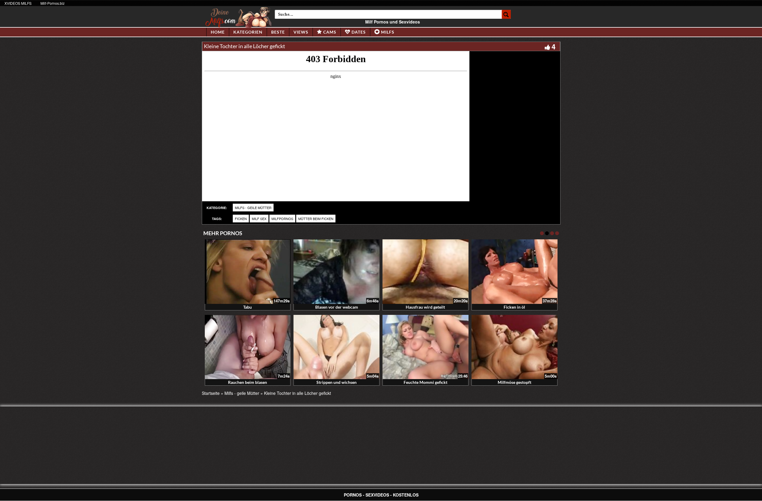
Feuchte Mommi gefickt (425, 382)
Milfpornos (282, 218)
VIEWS (300, 31)
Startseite (211, 393)
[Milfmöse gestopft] (514, 347)
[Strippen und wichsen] (336, 347)
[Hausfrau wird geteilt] (425, 271)
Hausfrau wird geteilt (425, 307)
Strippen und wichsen (336, 382)
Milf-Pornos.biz (52, 3)
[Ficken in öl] (514, 271)
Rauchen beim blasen (247, 382)
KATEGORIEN (248, 31)
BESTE (278, 31)
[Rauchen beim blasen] (248, 347)
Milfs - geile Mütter (253, 207)
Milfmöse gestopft (514, 382)
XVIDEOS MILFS (18, 3)
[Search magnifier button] (506, 14)
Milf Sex (259, 218)
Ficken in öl (514, 307)
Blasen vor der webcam (336, 307)
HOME (218, 31)
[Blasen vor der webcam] (336, 271)
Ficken (241, 218)
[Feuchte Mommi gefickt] (425, 347)
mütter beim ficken (315, 218)
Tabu (247, 307)
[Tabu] (248, 271)
